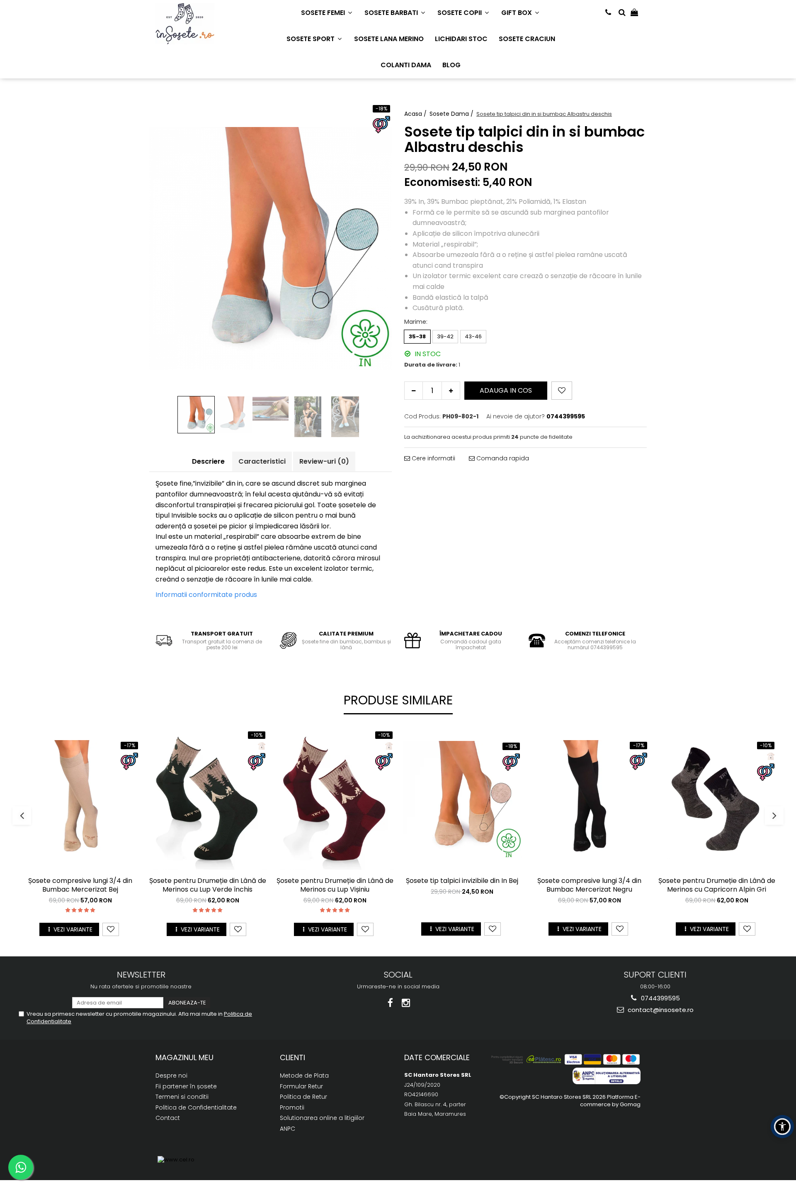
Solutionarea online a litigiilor (322, 1118)
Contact (167, 1118)
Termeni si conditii (182, 1097)
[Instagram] (406, 1003)
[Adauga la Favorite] (110, 929)
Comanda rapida (502, 458)
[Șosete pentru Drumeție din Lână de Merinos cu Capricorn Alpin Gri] (716, 799)
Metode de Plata (304, 1075)
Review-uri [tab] (324, 461)
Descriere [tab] (208, 461)
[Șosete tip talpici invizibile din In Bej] (462, 799)
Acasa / (416, 114)
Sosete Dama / (452, 114)
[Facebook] (390, 1003)
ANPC (287, 1128)
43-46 (473, 336)
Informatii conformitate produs (206, 594)
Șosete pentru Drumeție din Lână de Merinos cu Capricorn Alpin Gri (716, 885)
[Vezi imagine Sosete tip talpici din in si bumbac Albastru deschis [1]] (233, 414)
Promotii (292, 1107)
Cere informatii (432, 458)
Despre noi (171, 1075)
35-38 (417, 336)
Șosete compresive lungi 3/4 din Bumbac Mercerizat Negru (589, 885)
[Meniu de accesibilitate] (782, 1126)
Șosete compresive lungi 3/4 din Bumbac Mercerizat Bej (80, 885)
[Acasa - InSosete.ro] (196, 23)
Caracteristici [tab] (262, 461)
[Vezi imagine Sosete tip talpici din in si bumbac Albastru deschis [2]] (270, 408)
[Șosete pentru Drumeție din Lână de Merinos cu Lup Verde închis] (207, 800)
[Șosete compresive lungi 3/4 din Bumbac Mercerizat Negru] (589, 799)
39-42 (445, 336)
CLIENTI (292, 1057)
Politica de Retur (303, 1097)
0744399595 (659, 998)
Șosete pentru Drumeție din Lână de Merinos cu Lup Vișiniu (335, 885)
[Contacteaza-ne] (608, 12)
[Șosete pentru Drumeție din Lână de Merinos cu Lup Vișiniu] (334, 800)
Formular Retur (301, 1086)
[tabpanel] (270, 248)
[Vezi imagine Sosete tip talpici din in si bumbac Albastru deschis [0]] (196, 414)
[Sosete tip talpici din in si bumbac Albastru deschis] (270, 248)
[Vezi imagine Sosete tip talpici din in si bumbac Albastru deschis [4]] (345, 417)
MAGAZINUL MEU (184, 1057)
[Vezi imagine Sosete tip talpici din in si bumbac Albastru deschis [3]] (308, 417)
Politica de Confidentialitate (196, 1107)
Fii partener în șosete (186, 1086)
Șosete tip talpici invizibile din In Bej (462, 881)
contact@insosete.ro (660, 1009)
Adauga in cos (506, 390)
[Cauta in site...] (622, 12)
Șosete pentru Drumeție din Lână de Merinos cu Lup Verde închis (207, 885)
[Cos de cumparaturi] (634, 12)
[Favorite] (561, 390)
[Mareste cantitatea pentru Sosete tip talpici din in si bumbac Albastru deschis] (451, 390)
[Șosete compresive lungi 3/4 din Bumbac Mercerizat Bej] (80, 799)
